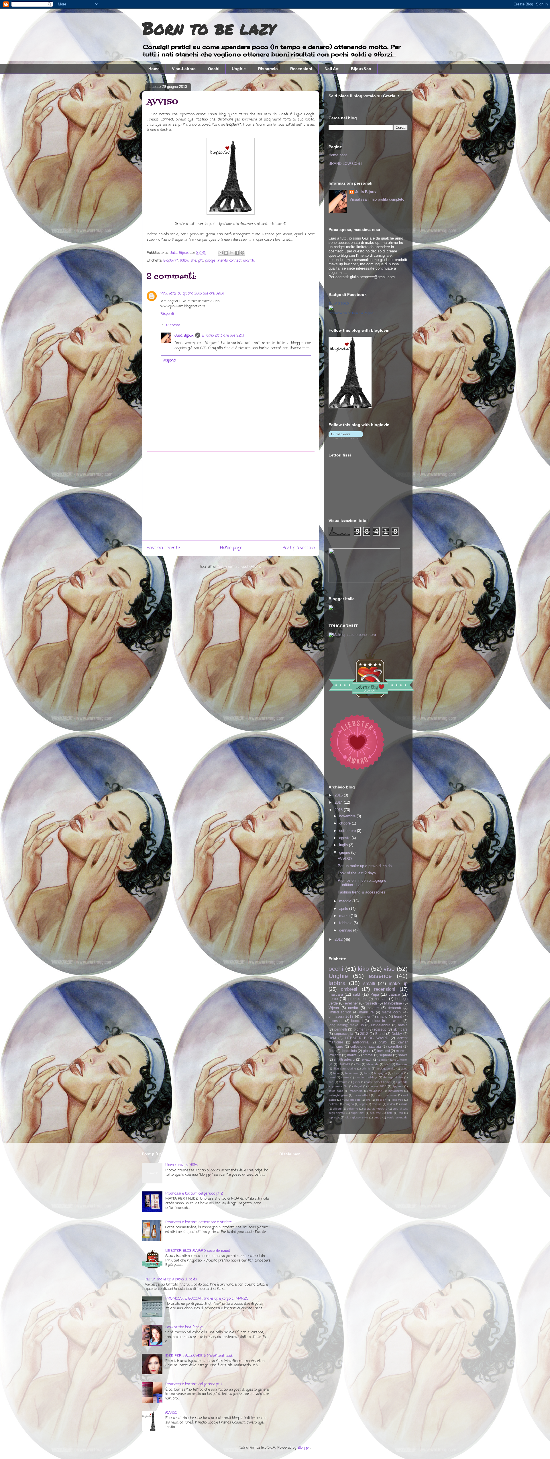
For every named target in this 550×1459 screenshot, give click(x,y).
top (401, 1112)
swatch (367, 1059)
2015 (339, 795)
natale (403, 1025)
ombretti (349, 989)
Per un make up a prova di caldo (365, 866)
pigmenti (360, 1029)
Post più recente (163, 548)
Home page (231, 548)
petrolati (334, 1104)
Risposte (173, 325)
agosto (345, 838)
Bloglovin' (170, 260)
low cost (383, 1051)
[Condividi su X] (231, 253)
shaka (403, 1055)
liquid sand (336, 1090)
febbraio (346, 923)
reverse (377, 1104)
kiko (363, 968)
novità (353, 1008)
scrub (404, 1104)
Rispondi (167, 314)
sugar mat (357, 1112)
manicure (366, 1012)
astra (404, 1068)
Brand (380, 1033)
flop (331, 1082)
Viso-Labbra (184, 68)
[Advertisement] (231, 496)
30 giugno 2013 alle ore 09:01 (200, 293)
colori (332, 1077)
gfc (200, 260)
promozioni (357, 999)
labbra (337, 983)
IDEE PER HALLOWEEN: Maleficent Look (199, 1356)
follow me (188, 260)
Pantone (402, 1064)
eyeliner (351, 1003)
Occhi (213, 68)
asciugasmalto (385, 1068)
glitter (356, 1082)
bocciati (357, 1021)
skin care (400, 1029)
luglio (344, 845)
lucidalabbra (380, 1025)
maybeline (375, 1090)
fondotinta (349, 1051)
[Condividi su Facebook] (237, 253)
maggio (345, 901)
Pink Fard (168, 293)
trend (398, 1016)
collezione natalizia (365, 1046)
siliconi (337, 1108)
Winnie (366, 1068)
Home (154, 68)
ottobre (345, 823)
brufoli (383, 1042)
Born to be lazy (208, 27)
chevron (397, 1073)
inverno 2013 (377, 1086)
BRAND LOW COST (345, 163)
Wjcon (334, 1008)
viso (389, 968)
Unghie (239, 68)
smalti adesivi (344, 1059)
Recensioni (301, 68)
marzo (345, 916)
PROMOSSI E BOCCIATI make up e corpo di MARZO (206, 1298)
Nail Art (332, 68)
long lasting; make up (346, 1025)
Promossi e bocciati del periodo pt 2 (194, 1193)
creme (345, 1077)
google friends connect (223, 260)
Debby (397, 1033)
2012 (339, 939)
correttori (395, 1046)
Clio (358, 1064)
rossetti (371, 1003)
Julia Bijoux (183, 335)
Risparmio (268, 68)
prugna (349, 1104)
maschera (356, 1090)
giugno (345, 852)
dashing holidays (366, 1077)
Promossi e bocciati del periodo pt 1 (193, 1384)
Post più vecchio (298, 548)
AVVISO (345, 859)
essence (380, 975)
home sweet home (378, 1082)
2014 (339, 802)
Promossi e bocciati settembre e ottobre (198, 1222)
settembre (348, 831)
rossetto (380, 1029)
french (343, 1082)
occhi (336, 968)
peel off (381, 1099)
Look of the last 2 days (357, 873)
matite (352, 1055)
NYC (387, 1064)
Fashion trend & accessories (361, 892)
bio (366, 1073)
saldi (357, 994)
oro (368, 1099)
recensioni (384, 989)
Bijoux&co (361, 68)
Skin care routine (344, 1068)
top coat (334, 1117)
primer (365, 1016)
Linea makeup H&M (181, 1165)
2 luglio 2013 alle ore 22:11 (223, 335)
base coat (352, 1073)
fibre (332, 1051)
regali (363, 1104)
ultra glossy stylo (356, 1117)
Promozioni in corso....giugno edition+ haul (362, 882)
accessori (336, 1021)
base (336, 1073)
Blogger (304, 1447)
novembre (348, 816)
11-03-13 (344, 1064)
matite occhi (391, 1012)
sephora (385, 1055)
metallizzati (395, 1090)
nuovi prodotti (351, 1099)
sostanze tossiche (375, 1108)
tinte (390, 1112)
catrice (394, 994)
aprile (344, 908)
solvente (352, 1108)
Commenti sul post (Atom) (239, 567)
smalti (369, 983)
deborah (394, 1008)
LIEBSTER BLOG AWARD (366, 1038)
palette (373, 1008)
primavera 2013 (341, 1016)
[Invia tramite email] (220, 253)
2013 (339, 810)
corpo (333, 999)
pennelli (340, 1029)
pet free (397, 1099)
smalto (382, 1016)
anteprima (361, 1042)
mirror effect (362, 1095)
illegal (358, 1086)
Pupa (374, 994)
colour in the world (386, 1021)
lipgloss (398, 1086)
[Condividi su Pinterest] (242, 253)
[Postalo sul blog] (226, 253)
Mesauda (372, 1064)
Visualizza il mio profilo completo (376, 199)
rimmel (368, 1055)
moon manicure (386, 1095)
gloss (367, 1051)
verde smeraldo (397, 1117)
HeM (332, 1038)
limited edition (340, 1012)
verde (377, 1117)
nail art (381, 999)
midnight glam (338, 1095)
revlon (391, 1104)
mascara (336, 994)
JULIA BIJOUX (339, 303)
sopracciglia (343, 1033)
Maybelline (393, 1003)
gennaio (346, 930)
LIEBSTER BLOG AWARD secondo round (197, 1251)
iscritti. (249, 260)
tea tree (375, 1112)
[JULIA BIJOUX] (331, 309)
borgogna (380, 1073)
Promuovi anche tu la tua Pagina (351, 313)
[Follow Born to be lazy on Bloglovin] (350, 407)
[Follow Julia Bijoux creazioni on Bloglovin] (346, 438)
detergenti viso (393, 1077)
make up (398, 983)
